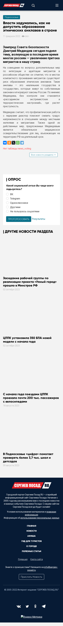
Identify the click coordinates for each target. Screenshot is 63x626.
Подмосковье (11, 17)
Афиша (31, 536)
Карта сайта (36, 559)
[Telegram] (22, 143)
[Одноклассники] (9, 143)
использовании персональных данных (39, 518)
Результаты (38, 218)
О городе (31, 546)
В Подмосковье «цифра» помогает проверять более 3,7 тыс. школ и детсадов (28, 457)
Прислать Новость (31, 576)
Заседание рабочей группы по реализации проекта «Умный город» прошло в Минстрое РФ (30, 281)
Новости (31, 531)
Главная (31, 526)
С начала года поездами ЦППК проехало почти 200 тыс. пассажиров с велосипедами (31, 397)
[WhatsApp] (18, 143)
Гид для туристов (31, 541)
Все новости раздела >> (43, 155)
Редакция (23, 559)
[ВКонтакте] (5, 143)
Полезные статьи (31, 551)
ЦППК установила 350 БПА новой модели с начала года (27, 339)
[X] (13, 143)
